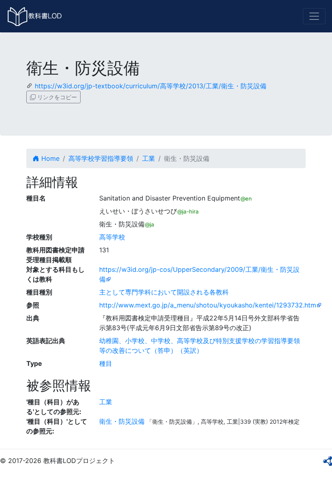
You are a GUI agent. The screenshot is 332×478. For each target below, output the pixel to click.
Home (49, 158)
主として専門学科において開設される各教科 (164, 292)
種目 (105, 363)
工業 (148, 158)
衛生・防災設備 (122, 421)
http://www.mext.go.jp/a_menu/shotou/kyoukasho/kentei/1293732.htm (207, 305)
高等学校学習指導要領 (100, 158)
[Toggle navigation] (314, 16)
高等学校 (112, 237)
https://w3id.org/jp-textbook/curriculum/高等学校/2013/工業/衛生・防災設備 (150, 86)
